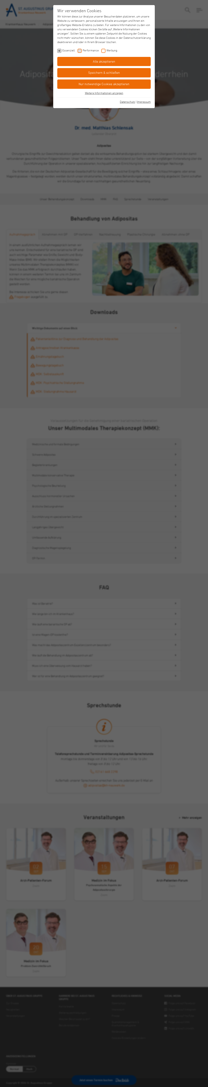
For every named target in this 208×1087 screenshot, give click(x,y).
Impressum (144, 101)
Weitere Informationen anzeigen (104, 93)
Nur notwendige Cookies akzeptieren (104, 84)
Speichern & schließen (104, 72)
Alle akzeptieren (104, 61)
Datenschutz (127, 101)
